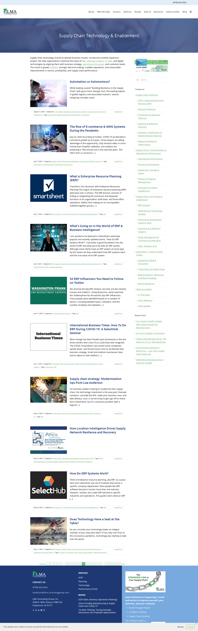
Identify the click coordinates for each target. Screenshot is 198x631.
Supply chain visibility (85, 552)
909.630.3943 (180, 2)
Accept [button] (190, 627)
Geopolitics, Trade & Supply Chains (149, 253)
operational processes (93, 64)
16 (92, 564)
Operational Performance (150, 158)
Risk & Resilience (146, 283)
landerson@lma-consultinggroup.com (51, 592)
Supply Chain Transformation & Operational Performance (81, 549)
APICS (101, 458)
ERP (84, 61)
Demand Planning (146, 109)
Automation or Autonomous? (90, 81)
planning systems (95, 61)
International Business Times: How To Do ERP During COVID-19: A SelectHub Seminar (98, 329)
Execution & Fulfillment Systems (91, 161)
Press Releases (145, 300)
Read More (118, 112)
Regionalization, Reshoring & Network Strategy (151, 276)
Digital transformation (64, 115)
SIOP (80, 577)
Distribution (76, 115)
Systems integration (55, 267)
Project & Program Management (147, 180)
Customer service (49, 165)
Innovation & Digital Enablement (147, 189)
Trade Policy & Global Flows (151, 269)
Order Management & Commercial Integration (149, 239)
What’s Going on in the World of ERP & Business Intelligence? (96, 228)
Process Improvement (148, 164)
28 (110, 564)
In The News (58, 112)
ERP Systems (56, 214)
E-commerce (85, 115)
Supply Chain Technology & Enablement (65, 161)
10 (67, 564)
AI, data (108, 61)
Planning (82, 581)
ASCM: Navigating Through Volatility (46, 462)
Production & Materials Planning (149, 116)
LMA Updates (144, 306)
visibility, (54, 67)
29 (115, 564)
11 (71, 564)
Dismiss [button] (180, 627)
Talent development (100, 552)
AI (59, 552)
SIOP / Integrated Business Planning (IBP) (151, 102)
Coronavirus (38, 165)
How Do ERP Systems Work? (89, 473)
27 (106, 564)
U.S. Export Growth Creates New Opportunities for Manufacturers (149, 324)
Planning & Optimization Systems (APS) (150, 221)
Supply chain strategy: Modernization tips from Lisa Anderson (95, 380)
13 (79, 564)
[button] (191, 11)
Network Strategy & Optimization (147, 143)
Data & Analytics (39, 267)
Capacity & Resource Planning (148, 125)
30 (119, 564)
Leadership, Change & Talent (43, 552)
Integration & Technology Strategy (75, 112)
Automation (52, 115)
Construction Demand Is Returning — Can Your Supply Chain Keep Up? (150, 350)
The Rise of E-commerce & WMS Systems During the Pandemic (97, 128)
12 (75, 564)
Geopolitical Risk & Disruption (147, 262)
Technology (83, 585)
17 (96, 564)
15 (87, 564)
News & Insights (144, 289)
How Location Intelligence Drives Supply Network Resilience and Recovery (98, 430)
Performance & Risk (87, 589)
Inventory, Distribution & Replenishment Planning (150, 134)
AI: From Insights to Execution (150, 333)
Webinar (89, 462)
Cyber (63, 552)
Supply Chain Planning (147, 95)
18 (100, 564)
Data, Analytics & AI (94, 264)
